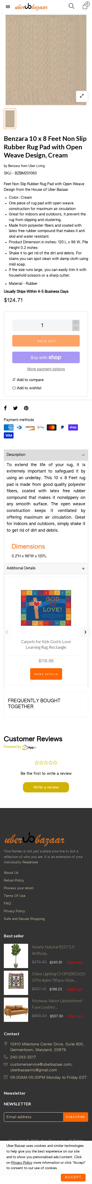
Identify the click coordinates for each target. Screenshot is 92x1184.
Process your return (18, 888)
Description (16, 455)
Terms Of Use (14, 896)
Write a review (46, 787)
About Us (11, 873)
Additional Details (21, 568)
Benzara (14, 166)
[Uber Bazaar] (31, 7)
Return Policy (14, 880)
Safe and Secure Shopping (24, 919)
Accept (73, 1177)
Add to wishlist (28, 388)
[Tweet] (15, 408)
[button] (76, 328)
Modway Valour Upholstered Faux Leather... (57, 1003)
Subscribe (75, 1117)
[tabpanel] (46, 60)
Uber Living (36, 166)
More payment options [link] (46, 369)
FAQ (7, 903)
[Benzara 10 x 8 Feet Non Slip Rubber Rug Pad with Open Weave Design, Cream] (46, 60)
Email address (18, 1117)
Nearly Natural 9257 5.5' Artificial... (53, 950)
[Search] (71, 7)
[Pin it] (26, 408)
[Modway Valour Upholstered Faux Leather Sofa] (16, 1010)
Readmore (30, 862)
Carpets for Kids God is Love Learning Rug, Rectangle (46, 644)
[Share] (5, 408)
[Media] (82, 96)
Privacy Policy (14, 911)
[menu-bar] (9, 7)
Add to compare (30, 380)
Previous (7, 632)
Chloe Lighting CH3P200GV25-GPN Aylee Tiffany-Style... (59, 976)
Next (85, 632)
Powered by (12, 747)
